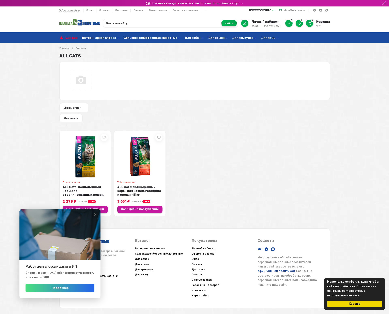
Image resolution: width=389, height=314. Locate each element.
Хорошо (354, 304)
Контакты (199, 290)
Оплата (138, 10)
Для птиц (268, 38)
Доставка (121, 10)
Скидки (71, 38)
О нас (89, 10)
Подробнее (60, 288)
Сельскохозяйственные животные (150, 38)
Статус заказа (158, 10)
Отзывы (104, 10)
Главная (64, 48)
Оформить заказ (203, 253)
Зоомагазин (73, 108)
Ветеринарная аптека (99, 38)
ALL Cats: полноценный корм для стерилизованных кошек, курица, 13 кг (83, 192)
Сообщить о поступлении (140, 209)
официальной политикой (276, 271)
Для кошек (216, 38)
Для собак (193, 38)
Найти (229, 23)
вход (254, 25)
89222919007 (260, 10)
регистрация (273, 25)
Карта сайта (200, 295)
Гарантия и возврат (185, 10)
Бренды (81, 48)
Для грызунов (242, 38)
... (205, 10)
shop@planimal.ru (295, 10)
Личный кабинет (203, 248)
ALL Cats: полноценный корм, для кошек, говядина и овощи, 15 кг (139, 191)
